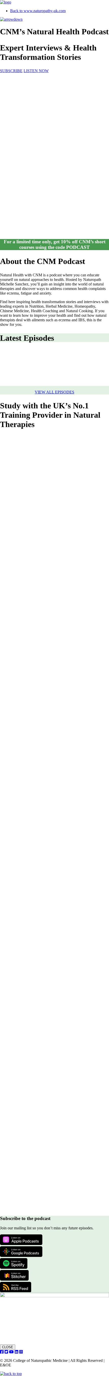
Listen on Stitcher (14, 1275)
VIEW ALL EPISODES (54, 392)
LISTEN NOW (36, 71)
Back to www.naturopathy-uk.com (38, 11)
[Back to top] (11, 1373)
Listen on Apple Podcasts (21, 1239)
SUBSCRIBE (11, 71)
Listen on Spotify (13, 1263)
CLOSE (7, 1347)
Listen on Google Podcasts (21, 1251)
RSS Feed (15, 1287)
